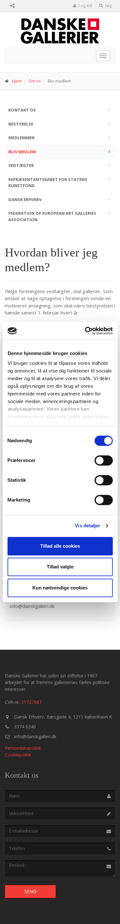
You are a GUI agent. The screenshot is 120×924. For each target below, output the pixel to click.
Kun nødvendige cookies (60, 587)
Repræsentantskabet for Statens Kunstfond (47, 183)
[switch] (103, 460)
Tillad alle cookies (60, 546)
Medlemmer (21, 138)
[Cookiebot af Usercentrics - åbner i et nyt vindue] (85, 331)
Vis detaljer (87, 525)
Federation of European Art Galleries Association (52, 216)
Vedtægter (21, 165)
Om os (34, 81)
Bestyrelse (20, 124)
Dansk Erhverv (25, 199)
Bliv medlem (22, 152)
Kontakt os (22, 110)
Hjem (17, 81)
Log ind (85, 5)
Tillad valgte (60, 566)
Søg (108, 5)
